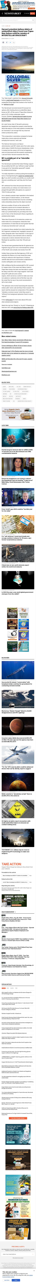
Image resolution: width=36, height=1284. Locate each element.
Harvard (25, 47)
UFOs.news (9, 300)
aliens (5, 46)
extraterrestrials (5, 47)
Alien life (8, 26)
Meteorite (13, 48)
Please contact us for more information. (11, 890)
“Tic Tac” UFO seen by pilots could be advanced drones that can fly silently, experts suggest (17, 768)
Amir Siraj (9, 46)
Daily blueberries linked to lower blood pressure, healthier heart (17, 1047)
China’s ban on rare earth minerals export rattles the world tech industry (15, 566)
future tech (16, 47)
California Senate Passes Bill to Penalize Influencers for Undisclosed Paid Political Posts (15, 1108)
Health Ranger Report (8, 912)
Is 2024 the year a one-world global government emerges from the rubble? (17, 593)
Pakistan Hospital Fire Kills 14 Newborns (11, 1013)
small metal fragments (13, 100)
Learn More (6, 1280)
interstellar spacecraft (20, 393)
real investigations (19, 48)
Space (28, 48)
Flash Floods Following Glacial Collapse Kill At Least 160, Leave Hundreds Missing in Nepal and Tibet (17, 1018)
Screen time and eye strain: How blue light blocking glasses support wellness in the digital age (16, 1052)
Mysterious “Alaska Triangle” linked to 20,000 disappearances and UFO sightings (16, 712)
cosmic (21, 46)
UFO (6, 49)
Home (3, 26)
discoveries (25, 46)
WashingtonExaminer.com (9, 371)
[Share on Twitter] (10, 42)
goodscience (20, 47)
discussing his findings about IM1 (23, 307)
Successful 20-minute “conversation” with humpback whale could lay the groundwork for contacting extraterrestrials (17, 683)
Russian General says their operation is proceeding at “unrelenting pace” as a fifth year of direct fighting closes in (17, 1082)
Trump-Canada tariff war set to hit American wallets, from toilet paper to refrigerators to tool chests (17, 1028)
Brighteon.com (7, 332)
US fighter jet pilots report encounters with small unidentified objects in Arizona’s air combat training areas (16, 822)
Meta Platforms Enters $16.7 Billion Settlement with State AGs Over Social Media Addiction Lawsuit (16, 1066)
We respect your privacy (18, 1257)
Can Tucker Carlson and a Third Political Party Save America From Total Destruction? (17, 948)
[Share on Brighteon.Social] (3, 42)
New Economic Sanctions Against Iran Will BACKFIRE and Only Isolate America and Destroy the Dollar (17, 974)
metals (7, 48)
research (25, 48)
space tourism (6, 401)
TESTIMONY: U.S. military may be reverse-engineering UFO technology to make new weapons (16, 851)
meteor (10, 48)
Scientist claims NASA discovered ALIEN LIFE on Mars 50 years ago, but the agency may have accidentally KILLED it (17, 739)
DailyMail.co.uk (6, 368)
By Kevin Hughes (5, 38)
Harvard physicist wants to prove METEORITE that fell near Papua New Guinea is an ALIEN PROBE (17, 119)
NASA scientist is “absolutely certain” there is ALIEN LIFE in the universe (17, 795)
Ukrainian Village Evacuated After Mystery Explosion (14, 1033)
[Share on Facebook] (7, 42)
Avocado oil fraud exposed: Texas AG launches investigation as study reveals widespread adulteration (17, 1023)
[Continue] (33, 1254)
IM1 (28, 47)
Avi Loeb (12, 46)
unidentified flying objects (12, 49)
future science (11, 47)
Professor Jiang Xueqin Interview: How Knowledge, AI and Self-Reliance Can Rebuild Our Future (17, 966)
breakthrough (17, 46)
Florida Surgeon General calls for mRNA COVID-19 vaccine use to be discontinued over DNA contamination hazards (17, 451)
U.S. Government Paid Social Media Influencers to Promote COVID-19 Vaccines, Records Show (16, 998)
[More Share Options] (14, 42)
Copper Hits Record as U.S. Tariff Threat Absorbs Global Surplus (17, 1062)
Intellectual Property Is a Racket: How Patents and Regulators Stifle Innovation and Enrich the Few (16, 1072)
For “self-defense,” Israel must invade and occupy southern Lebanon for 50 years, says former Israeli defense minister (16, 538)
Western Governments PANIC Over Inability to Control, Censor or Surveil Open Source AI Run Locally (18, 939)
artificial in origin (8, 104)
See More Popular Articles (17, 1118)
